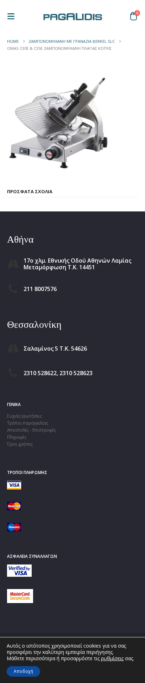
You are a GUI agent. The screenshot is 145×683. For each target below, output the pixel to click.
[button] (13, 16)
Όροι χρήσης (20, 444)
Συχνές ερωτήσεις (24, 416)
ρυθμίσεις (112, 658)
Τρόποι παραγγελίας (27, 423)
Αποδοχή (23, 671)
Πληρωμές (16, 437)
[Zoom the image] (19, 568)
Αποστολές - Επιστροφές (31, 430)
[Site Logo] (72, 16)
